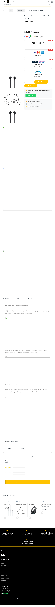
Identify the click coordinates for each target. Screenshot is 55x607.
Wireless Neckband (22, 501)
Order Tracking (5, 578)
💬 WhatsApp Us (5, 593)
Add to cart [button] (17, 518)
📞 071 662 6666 (5, 588)
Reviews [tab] (30, 298)
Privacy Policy (4, 575)
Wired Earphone (21, 10)
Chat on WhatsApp (31, 95)
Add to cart (42, 81)
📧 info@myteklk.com (6, 592)
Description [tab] (6, 298)
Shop (2, 563)
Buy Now (32, 85)
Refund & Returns (5, 577)
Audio (11, 10)
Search (50, 4)
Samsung (22, 448)
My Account (4, 580)
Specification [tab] (18, 298)
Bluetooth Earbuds (46, 501)
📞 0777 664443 (5, 590)
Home (4, 10)
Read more (5, 518)
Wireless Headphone (34, 501)
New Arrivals (4, 565)
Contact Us (4, 567)
